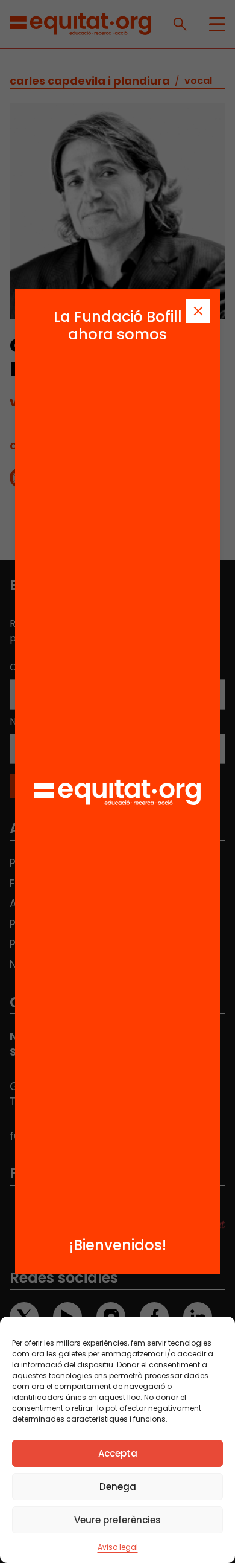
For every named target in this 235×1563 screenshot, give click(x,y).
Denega (117, 1486)
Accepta (117, 1453)
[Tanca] (198, 311)
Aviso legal (118, 1547)
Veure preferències (117, 1519)
